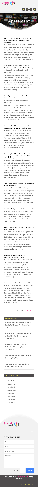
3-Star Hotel (11, 384)
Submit (30, 470)
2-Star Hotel (11, 381)
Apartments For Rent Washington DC (17, 283)
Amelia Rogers (11, 259)
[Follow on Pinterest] (34, 9)
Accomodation (12, 396)
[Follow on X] (27, 9)
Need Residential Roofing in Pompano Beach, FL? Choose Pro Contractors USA (18, 325)
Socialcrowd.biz (22, 476)
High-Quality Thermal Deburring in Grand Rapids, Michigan (17, 365)
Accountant (11, 400)
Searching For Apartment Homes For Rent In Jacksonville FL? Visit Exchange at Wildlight (18, 40)
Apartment (30, 44)
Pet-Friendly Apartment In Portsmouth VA (19, 209)
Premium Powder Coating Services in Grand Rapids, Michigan (18, 357)
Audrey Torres (10, 44)
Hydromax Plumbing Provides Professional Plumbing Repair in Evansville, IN (16, 347)
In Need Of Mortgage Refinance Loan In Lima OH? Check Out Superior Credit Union (18, 336)
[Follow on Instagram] (30, 9)
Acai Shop (10, 393)
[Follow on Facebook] (23, 9)
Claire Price (10, 130)
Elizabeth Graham (12, 70)
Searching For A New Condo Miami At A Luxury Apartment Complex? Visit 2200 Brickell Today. (17, 156)
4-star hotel (11, 387)
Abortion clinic (11, 390)
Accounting (10, 403)
